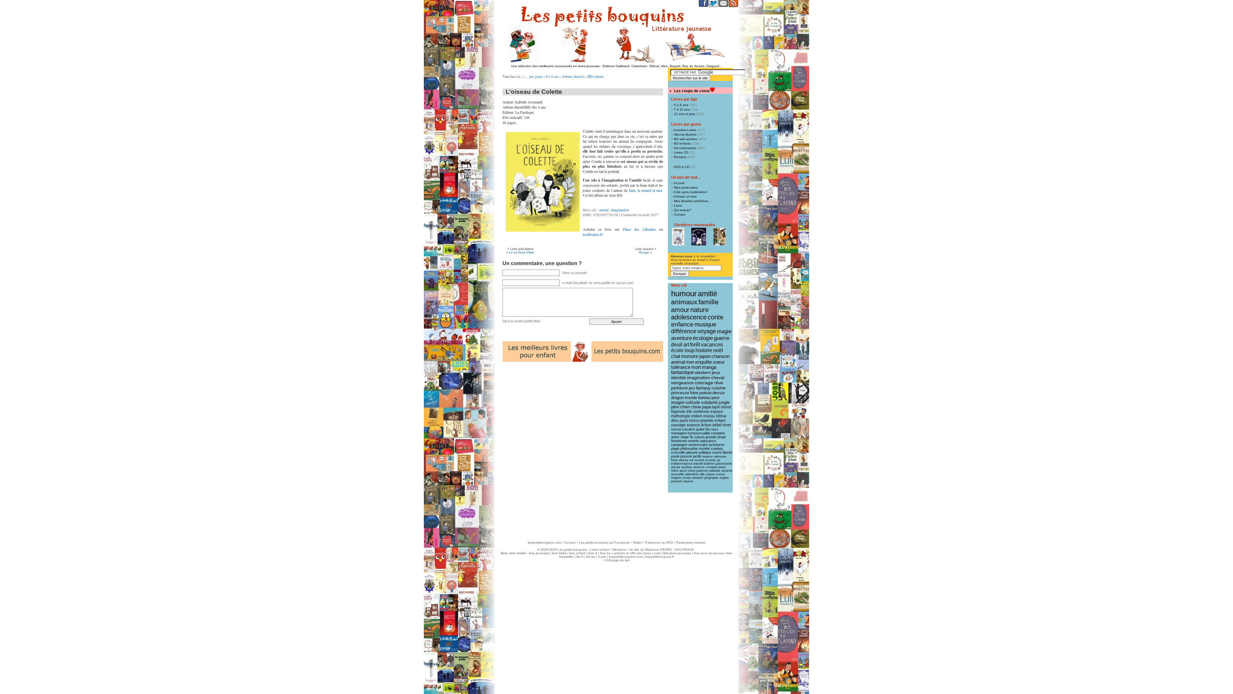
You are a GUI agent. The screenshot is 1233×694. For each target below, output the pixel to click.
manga (709, 367)
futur (674, 460)
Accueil (679, 183)
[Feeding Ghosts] (698, 236)
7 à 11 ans (682, 109)
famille (708, 302)
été (689, 411)
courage (678, 425)
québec (687, 467)
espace (716, 411)
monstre (689, 356)
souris (717, 452)
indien (696, 416)
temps (687, 477)
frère (694, 392)
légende (678, 411)
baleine (709, 463)
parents (702, 470)
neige (684, 437)
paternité (677, 481)
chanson (721, 356)
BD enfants (596, 76)
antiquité (697, 477)
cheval (717, 377)
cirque (710, 474)
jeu (692, 388)
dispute (688, 481)
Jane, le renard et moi (645, 190)
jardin (697, 456)
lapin (716, 407)
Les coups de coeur (692, 91)
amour (680, 309)
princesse (680, 392)
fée (707, 429)
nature (699, 309)
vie (691, 460)
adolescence (689, 317)
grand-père (724, 463)
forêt (695, 344)
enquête (703, 362)
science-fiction (699, 425)
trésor (726, 407)
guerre (721, 338)
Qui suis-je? (682, 210)
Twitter (637, 542)
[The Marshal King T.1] (719, 236)
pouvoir (686, 456)
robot (691, 470)
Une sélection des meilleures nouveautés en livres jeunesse (555, 66)
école (677, 350)
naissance (708, 441)
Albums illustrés (573, 76)
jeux (716, 372)
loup (690, 350)
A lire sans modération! (690, 192)
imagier (678, 402)
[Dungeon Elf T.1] (678, 236)
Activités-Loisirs (685, 130)
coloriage (704, 382)
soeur (719, 362)
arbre (675, 437)
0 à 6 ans (552, 76)
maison (707, 456)
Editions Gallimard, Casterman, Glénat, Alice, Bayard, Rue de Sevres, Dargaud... (662, 66)
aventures (716, 445)
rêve (718, 382)
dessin (719, 392)
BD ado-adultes (685, 139)
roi (707, 460)
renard (699, 460)
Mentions (619, 549)
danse (675, 467)
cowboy (717, 448)
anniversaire (698, 445)
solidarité (709, 402)
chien (685, 407)
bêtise (721, 416)
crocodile (678, 452)
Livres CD (681, 152)
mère (674, 470)
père (675, 407)
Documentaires (685, 148)
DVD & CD (681, 167)
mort (696, 367)
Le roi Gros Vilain (521, 252)
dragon (677, 397)
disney (683, 460)
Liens (678, 205)
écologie (703, 338)
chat (675, 356)
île (691, 437)
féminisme (679, 441)
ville (702, 474)
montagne (678, 433)
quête (700, 429)
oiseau (709, 416)
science (699, 467)
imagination (620, 209)
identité (678, 377)
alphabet (691, 474)
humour (684, 293)
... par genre (534, 76)
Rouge (644, 252)
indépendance (682, 463)
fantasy (703, 388)
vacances (712, 344)
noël (718, 350)
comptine (718, 433)
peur (716, 397)
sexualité (677, 474)
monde (691, 397)
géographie (711, 477)
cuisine (719, 388)
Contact (680, 214)
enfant (719, 420)
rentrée (693, 441)
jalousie (692, 452)
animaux (684, 302)
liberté (727, 452)
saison (699, 437)
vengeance (682, 382)
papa (706, 407)
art (686, 344)
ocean (720, 474)
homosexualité (698, 433)
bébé (717, 425)
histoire (703, 350)
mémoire (720, 456)
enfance (682, 324)
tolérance (680, 367)
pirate (721, 437)
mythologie (680, 416)
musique (705, 324)
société (704, 448)
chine (696, 407)
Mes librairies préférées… (692, 201)
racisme (726, 470)
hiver (726, 425)
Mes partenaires (686, 187)
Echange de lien (618, 560)
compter (712, 467)
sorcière (688, 429)
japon (705, 356)
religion (676, 477)
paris (684, 420)
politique (705, 452)
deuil (676, 344)
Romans (680, 157)
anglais (724, 477)
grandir (710, 437)
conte (715, 317)
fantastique (682, 372)
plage (675, 448)
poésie (705, 392)
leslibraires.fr (593, 234)
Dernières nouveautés (694, 225)
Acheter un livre (685, 196)
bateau (704, 397)
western (703, 372)
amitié (604, 209)
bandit (698, 463)
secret (676, 429)
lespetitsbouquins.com (544, 542)
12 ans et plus (684, 114)
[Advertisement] (616, 513)
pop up (715, 460)
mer (690, 362)
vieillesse (701, 411)
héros (694, 420)
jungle (724, 402)
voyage (706, 331)
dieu (675, 420)
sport (683, 470)
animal (678, 362)
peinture (679, 387)
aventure (681, 338)
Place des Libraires (639, 229)
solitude (693, 402)
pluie (722, 467)
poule (675, 456)
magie (724, 331)
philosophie (689, 448)
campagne (679, 445)
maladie (714, 470)
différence (683, 331)
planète (706, 420)
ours (714, 429)
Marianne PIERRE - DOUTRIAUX (669, 549)
